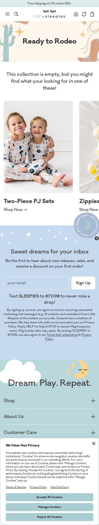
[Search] (16, 14)
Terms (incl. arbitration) (62, 335)
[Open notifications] (84, 14)
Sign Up (83, 283)
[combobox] (16, 14)
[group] (38, 156)
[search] (16, 14)
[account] (76, 14)
